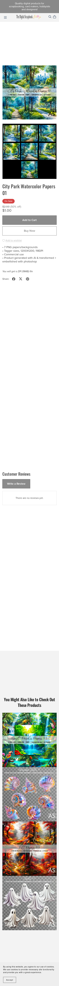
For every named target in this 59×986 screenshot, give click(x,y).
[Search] (50, 16)
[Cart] (55, 16)
